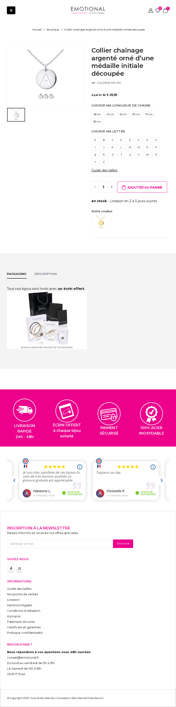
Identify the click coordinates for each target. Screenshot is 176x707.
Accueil (37, 29)
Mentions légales (19, 605)
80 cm (97, 121)
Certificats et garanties (24, 627)
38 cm (97, 114)
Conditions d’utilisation (23, 610)
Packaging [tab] (16, 274)
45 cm (110, 114)
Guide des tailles (104, 170)
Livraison (13, 599)
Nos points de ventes (22, 594)
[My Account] (151, 10)
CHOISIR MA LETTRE (108, 131)
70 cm (149, 114)
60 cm (136, 114)
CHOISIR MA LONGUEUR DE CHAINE (120, 105)
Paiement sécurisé (21, 621)
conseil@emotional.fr (23, 657)
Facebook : (11, 568)
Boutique (53, 29)
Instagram (19, 568)
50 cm (123, 114)
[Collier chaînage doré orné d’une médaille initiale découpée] (102, 222)
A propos (14, 616)
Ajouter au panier (144, 187)
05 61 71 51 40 (16, 674)
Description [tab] (45, 274)
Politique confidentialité (25, 632)
